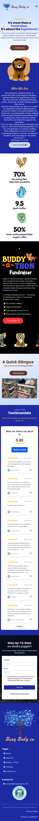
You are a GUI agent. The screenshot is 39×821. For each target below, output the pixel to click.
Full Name (7, 660)
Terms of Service (24, 693)
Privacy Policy (14, 693)
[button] (36, 6)
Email (6, 668)
